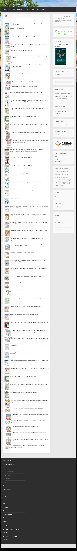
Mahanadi (7, 478)
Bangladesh (7, 493)
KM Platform (57, 161)
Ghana (6, 496)
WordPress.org (58, 206)
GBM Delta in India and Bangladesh (62, 93)
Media (4, 503)
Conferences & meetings (8, 464)
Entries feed (57, 200)
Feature (5, 485)
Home (5, 9)
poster (6, 507)
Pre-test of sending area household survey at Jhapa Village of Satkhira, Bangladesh (62, 112)
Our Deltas (19, 9)
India (6, 500)
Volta (6, 482)
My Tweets (57, 74)
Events (33, 9)
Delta (4, 468)
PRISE (56, 156)
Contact (44, 9)
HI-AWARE (57, 158)
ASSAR (56, 159)
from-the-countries (7, 489)
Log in (56, 196)
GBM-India (7, 475)
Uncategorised (6, 525)
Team (4, 517)
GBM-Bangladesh (9, 471)
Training (5, 521)
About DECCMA (11, 9)
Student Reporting (7, 514)
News (38, 9)
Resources (27, 9)
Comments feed (58, 203)
